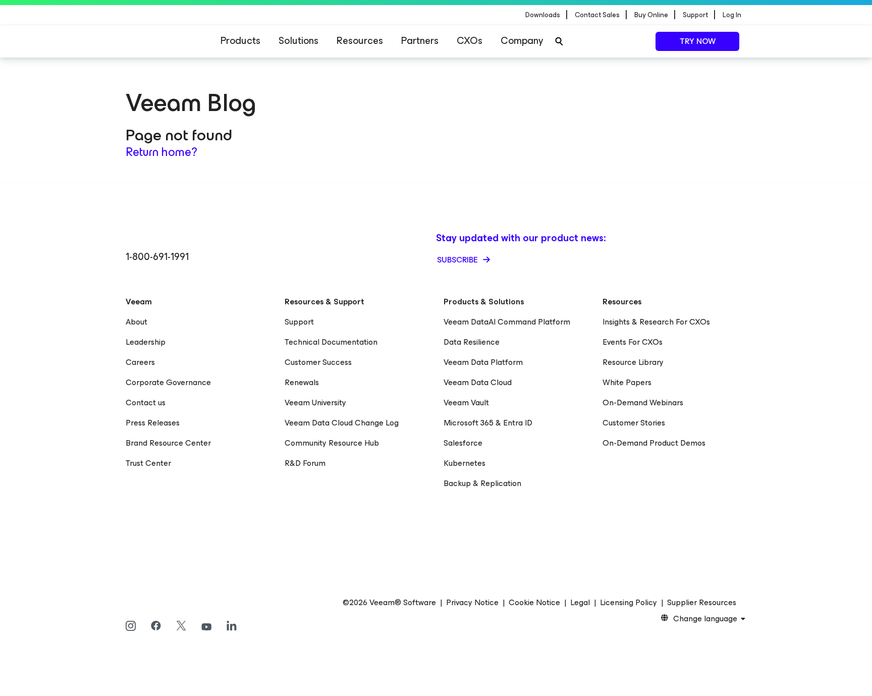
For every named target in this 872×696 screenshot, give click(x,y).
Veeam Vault (466, 402)
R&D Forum (305, 463)
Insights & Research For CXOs (656, 322)
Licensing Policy (628, 603)
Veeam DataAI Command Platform (507, 322)
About (136, 322)
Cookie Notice (534, 603)
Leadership (146, 342)
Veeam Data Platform (483, 362)
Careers (140, 362)
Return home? (161, 152)
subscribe (458, 259)
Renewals (302, 382)
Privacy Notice (472, 603)
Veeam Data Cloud (478, 382)
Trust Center (148, 463)
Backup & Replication (482, 483)
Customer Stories (634, 423)
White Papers (627, 382)
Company (522, 40)
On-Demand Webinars (643, 402)
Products (240, 40)
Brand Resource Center (168, 443)
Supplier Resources (701, 603)
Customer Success (318, 362)
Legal (580, 603)
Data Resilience (472, 342)
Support (299, 322)
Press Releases (153, 423)
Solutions (298, 40)
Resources (360, 40)
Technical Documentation (331, 342)
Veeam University (315, 402)
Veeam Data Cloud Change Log (342, 423)
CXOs (469, 40)
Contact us (146, 402)
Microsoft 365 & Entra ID (488, 423)
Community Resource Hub (332, 443)
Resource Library (633, 362)
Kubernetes (464, 463)
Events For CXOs (633, 342)
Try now (698, 41)
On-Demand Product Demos (654, 443)
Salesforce (463, 443)
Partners (420, 40)
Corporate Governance (168, 382)
